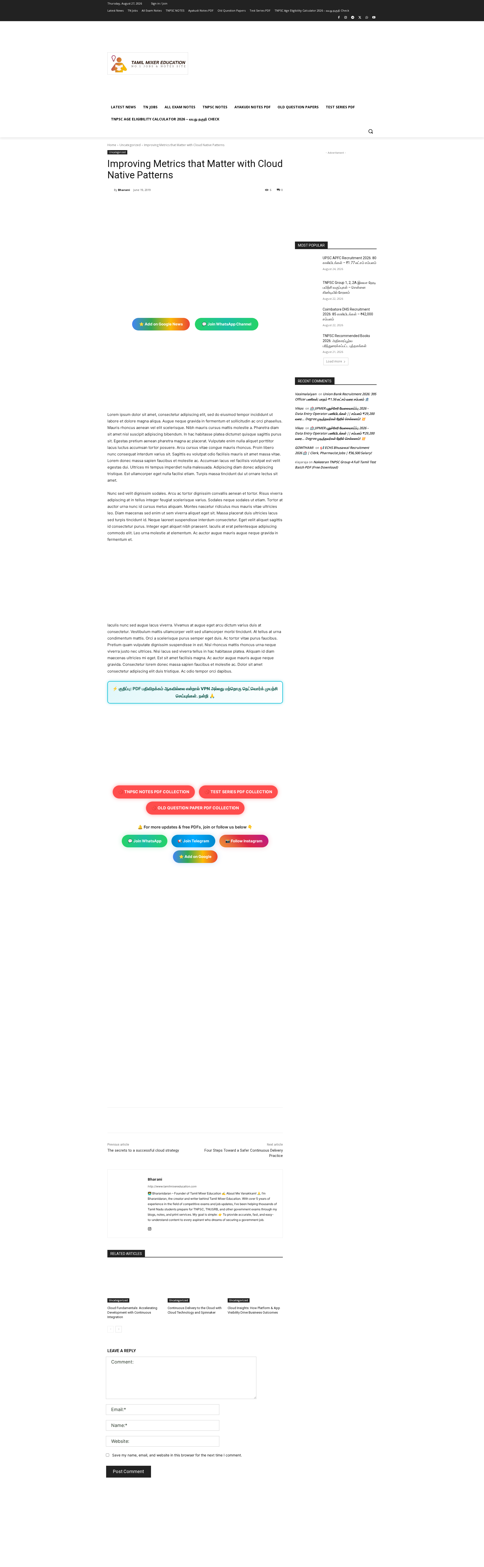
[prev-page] (110, 1329)
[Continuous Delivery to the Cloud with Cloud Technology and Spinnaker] (195, 1283)
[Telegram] (353, 18)
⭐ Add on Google (195, 856)
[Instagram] (346, 18)
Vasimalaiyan (305, 394)
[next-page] (118, 1329)
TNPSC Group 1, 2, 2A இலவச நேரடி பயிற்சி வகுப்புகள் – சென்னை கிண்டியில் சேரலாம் (349, 287)
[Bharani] (110, 189)
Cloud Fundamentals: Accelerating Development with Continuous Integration (132, 1312)
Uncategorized (130, 145)
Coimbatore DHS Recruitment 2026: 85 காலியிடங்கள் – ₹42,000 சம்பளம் (348, 314)
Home (111, 145)
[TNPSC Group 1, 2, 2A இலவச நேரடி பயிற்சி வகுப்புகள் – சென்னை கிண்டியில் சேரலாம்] (307, 288)
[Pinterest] (167, 203)
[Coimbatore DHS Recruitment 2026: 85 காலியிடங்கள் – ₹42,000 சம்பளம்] (307, 315)
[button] (371, 131)
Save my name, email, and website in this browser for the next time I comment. (177, 1455)
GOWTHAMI (304, 447)
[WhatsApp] (367, 18)
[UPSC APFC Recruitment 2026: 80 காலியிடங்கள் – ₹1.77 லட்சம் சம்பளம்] (307, 264)
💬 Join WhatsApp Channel (226, 324)
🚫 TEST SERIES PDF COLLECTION (238, 791)
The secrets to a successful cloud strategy (143, 1150)
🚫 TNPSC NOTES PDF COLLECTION (153, 791)
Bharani (124, 190)
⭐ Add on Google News (161, 324)
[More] (190, 203)
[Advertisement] (282, 63)
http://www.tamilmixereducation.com (172, 1186)
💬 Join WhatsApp (144, 841)
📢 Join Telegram (193, 841)
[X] (360, 18)
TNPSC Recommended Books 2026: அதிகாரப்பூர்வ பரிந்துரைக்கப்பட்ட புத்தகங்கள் (346, 341)
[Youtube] (374, 18)
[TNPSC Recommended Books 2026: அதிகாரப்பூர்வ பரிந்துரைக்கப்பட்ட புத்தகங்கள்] (307, 342)
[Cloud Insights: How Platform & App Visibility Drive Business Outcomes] (255, 1283)
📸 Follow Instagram (243, 841)
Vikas (299, 408)
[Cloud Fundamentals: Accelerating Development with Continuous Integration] (135, 1283)
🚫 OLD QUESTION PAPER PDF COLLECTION (195, 807)
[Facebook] (339, 18)
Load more (334, 361)
